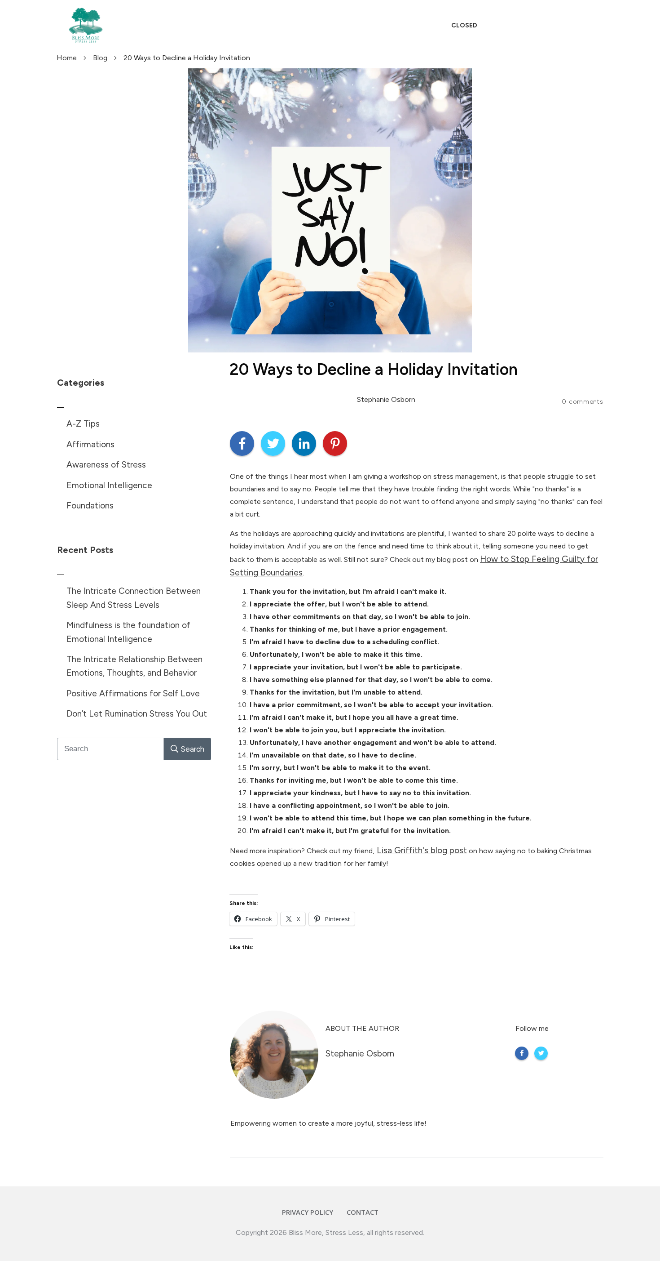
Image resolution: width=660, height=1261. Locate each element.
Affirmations (90, 444)
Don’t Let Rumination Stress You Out (136, 713)
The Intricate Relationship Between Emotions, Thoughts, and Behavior (134, 666)
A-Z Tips (83, 424)
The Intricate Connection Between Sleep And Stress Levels (133, 598)
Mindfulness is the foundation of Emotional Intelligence (128, 632)
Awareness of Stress (106, 464)
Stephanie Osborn (360, 1053)
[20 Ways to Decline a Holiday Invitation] (330, 210)
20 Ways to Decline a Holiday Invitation (373, 369)
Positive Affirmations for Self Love (133, 693)
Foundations (90, 505)
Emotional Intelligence (109, 485)
